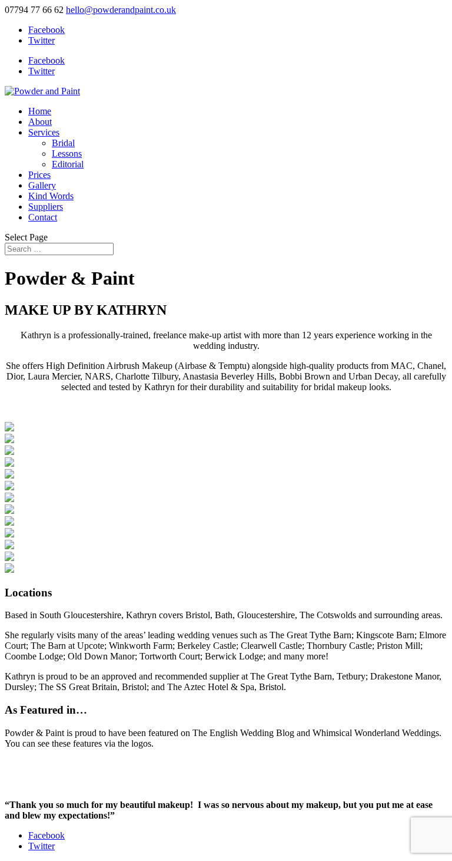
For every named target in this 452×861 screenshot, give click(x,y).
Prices (39, 175)
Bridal (63, 143)
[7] (9, 570)
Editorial (68, 164)
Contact (42, 217)
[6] (9, 463)
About (40, 122)
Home (39, 111)
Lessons (67, 154)
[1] (9, 499)
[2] (9, 511)
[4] (9, 440)
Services (43, 132)
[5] (9, 475)
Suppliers (45, 207)
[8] (9, 487)
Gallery (42, 185)
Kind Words (51, 196)
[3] (9, 428)
